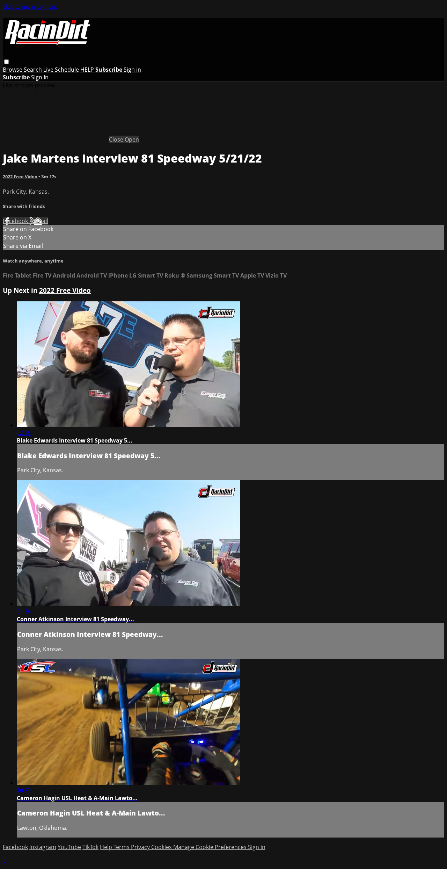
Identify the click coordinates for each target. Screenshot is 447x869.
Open (132, 139)
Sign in (132, 69)
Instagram (42, 847)
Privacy (141, 847)
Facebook (16, 221)
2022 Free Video (20, 176)
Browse (13, 69)
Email (41, 221)
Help (106, 847)
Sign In (40, 77)
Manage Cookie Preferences (210, 847)
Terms (122, 847)
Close (117, 139)
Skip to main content (30, 6)
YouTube (69, 847)
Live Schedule (61, 69)
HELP (87, 69)
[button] (6, 61)
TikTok (90, 847)
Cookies (162, 847)
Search (33, 69)
